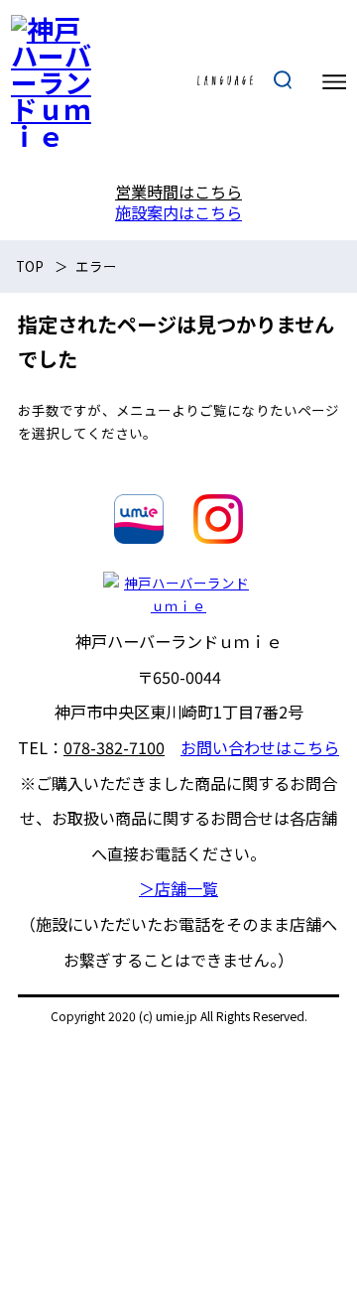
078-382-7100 (114, 747)
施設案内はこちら (178, 212)
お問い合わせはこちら (259, 747)
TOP (30, 266)
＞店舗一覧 (178, 888)
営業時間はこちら (178, 191)
